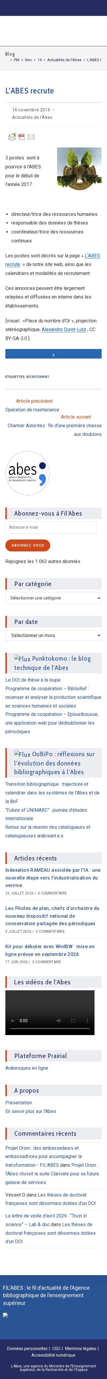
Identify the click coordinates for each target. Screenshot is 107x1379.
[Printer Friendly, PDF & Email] (21, 140)
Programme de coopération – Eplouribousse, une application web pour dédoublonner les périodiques (51, 722)
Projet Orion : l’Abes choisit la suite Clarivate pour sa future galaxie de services (52, 1173)
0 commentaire (52, 893)
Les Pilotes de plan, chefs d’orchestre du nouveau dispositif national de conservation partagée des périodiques (52, 916)
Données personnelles (27, 1348)
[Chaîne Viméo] (81, 7)
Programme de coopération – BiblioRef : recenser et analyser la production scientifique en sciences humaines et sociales (53, 697)
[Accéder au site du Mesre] (53, 1321)
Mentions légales (80, 1348)
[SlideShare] (57, 7)
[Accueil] (6, 60)
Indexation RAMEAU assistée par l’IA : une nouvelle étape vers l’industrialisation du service (52, 877)
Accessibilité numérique (53, 1355)
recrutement (37, 377)
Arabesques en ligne (26, 1068)
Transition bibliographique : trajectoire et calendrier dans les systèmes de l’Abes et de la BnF (52, 792)
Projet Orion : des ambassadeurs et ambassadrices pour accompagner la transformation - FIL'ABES (43, 1156)
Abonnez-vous (27, 545)
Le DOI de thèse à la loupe (33, 680)
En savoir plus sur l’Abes (30, 1111)
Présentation (18, 1103)
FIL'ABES (21, 30)
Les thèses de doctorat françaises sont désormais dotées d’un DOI (50, 1233)
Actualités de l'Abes (32, 117)
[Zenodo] (45, 7)
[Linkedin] (33, 7)
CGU (56, 1348)
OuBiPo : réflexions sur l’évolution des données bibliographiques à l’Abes (54, 763)
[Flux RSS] (94, 7)
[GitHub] (69, 7)
